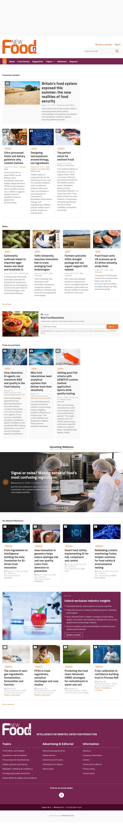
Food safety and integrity (13, 751)
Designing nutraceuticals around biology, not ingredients (40, 158)
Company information (92, 755)
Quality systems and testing (14, 764)
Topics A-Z (46, 807)
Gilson (67, 482)
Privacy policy (89, 769)
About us (87, 751)
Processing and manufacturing (15, 760)
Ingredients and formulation (14, 755)
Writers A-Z (59, 807)
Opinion (8, 148)
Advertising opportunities (54, 751)
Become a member (103, 44)
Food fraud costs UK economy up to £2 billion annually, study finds (106, 261)
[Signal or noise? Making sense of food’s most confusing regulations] (60, 507)
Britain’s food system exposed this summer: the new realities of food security (59, 92)
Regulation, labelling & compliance (17, 769)
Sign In (118, 44)
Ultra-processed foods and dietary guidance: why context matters (14, 158)
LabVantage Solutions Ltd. (14, 395)
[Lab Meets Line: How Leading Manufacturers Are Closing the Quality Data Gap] (57, 507)
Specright (8, 578)
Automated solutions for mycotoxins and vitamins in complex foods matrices (45, 474)
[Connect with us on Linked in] (61, 795)
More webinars (8, 704)
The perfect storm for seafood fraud (65, 156)
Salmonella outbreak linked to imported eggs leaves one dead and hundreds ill (15, 263)
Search (117, 50)
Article (34, 148)
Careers (86, 760)
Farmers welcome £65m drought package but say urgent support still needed (76, 263)
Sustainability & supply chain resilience (19, 778)
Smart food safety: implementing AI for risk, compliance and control (77, 555)
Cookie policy (89, 773)
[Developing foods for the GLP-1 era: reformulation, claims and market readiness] (67, 507)
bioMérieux (38, 581)
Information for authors (53, 764)
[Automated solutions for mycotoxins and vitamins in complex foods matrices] (62, 507)
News (7, 252)
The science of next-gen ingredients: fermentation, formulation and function (16, 678)
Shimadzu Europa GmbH (40, 398)
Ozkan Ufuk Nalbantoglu (40, 170)
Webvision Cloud (68, 815)
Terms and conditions (92, 764)
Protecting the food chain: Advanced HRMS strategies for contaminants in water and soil (76, 678)
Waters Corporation (12, 695)
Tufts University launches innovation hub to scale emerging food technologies (46, 263)
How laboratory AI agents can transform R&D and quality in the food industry (14, 379)
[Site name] (19, 53)
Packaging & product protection (16, 773)
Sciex (86, 693)
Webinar (8, 546)
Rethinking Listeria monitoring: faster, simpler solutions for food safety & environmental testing (106, 559)
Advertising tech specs (53, 760)
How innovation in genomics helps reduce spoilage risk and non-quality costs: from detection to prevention (46, 560)
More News (6, 304)
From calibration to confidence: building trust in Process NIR (107, 674)
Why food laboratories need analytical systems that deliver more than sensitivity (41, 381)
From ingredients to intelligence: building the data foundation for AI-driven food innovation (16, 559)
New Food (24, 273)
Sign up (111, 326)
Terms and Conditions (97, 331)
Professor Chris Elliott (65, 105)
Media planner (49, 755)
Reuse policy (48, 769)
